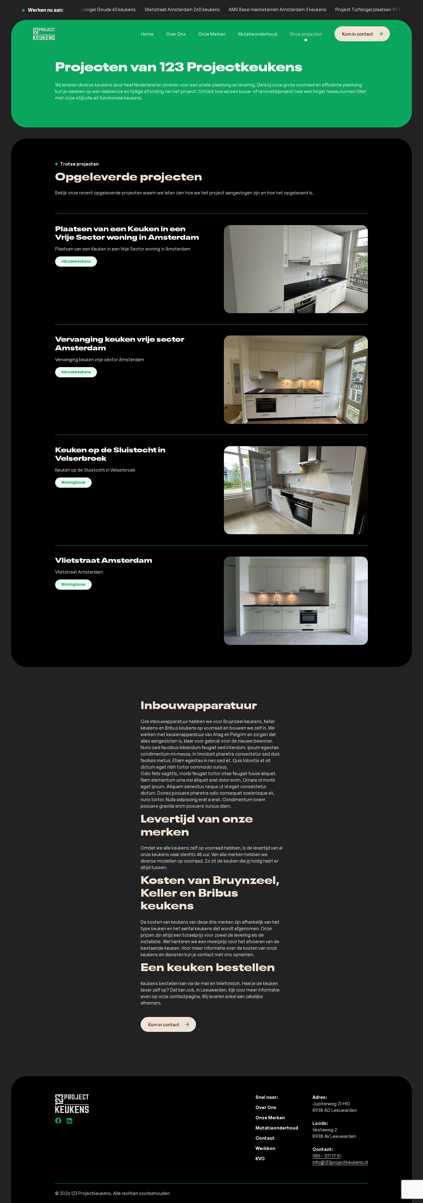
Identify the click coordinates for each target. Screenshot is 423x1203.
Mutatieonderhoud (257, 34)
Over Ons (176, 34)
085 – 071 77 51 (326, 1155)
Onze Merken (212, 34)
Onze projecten (306, 34)
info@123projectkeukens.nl (340, 1162)
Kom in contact (357, 34)
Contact (265, 1138)
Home (147, 34)
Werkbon (265, 1148)
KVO (260, 1158)
